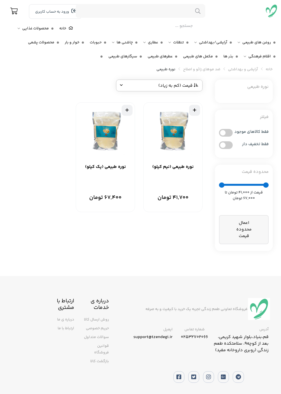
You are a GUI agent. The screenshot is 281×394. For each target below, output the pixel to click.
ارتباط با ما (66, 328)
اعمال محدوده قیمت (244, 229)
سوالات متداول (96, 337)
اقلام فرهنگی (259, 57)
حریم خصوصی (97, 328)
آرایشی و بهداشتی (243, 69)
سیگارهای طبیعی (122, 57)
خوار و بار (72, 43)
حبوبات (96, 43)
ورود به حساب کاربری (52, 12)
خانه (62, 29)
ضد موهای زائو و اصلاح (201, 69)
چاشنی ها (125, 43)
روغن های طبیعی (256, 43)
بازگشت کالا (99, 361)
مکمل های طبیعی (198, 57)
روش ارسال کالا (96, 320)
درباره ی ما (65, 320)
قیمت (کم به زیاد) (176, 85)
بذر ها (228, 57)
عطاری (153, 43)
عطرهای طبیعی (160, 57)
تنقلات (178, 43)
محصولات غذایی (35, 29)
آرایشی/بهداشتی (213, 43)
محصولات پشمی (41, 43)
